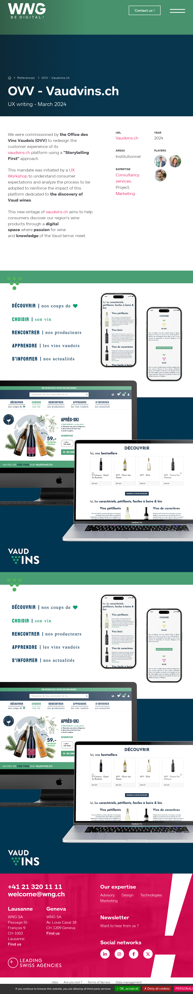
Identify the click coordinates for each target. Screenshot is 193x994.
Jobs (54, 982)
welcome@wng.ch (36, 894)
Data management (129, 982)
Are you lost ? (73, 982)
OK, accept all (128, 988)
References (26, 78)
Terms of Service (99, 982)
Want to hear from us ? (119, 925)
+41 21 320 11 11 (35, 886)
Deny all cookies (158, 988)
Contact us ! (145, 10)
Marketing (125, 193)
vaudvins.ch (19, 152)
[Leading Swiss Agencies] (34, 963)
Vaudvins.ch (127, 137)
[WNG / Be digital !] (28, 10)
